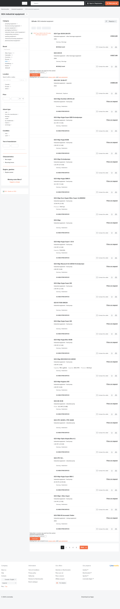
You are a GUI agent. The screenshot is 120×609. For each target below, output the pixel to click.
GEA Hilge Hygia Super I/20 (63, 283)
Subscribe (35, 75)
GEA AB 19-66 (58, 401)
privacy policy (52, 77)
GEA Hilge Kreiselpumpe (62, 159)
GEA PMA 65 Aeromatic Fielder (64, 515)
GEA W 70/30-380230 (61, 302)
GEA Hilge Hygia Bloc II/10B (63, 339)
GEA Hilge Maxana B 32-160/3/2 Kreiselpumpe (69, 264)
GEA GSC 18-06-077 (60, 80)
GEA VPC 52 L (58, 458)
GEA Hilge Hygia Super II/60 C (64, 476)
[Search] (32, 3)
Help (2, 573)
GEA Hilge (57, 220)
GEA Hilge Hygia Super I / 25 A (64, 241)
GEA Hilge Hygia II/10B (61, 140)
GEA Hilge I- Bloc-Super (62, 496)
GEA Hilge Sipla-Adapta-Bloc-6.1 (64, 438)
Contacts (3, 576)
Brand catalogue (33, 582)
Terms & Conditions (33, 570)
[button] (111, 47)
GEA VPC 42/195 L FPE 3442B (64, 420)
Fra (6, 586)
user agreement (63, 77)
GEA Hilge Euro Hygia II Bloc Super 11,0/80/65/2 (69, 198)
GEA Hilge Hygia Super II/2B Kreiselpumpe (68, 117)
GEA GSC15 (58, 53)
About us (3, 570)
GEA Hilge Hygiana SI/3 (61, 381)
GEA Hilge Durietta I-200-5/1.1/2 (64, 99)
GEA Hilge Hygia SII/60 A (62, 178)
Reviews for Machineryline (35, 579)
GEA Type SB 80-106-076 (62, 33)
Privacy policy (32, 573)
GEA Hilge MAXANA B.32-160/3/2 (65, 359)
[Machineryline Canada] (10, 3)
